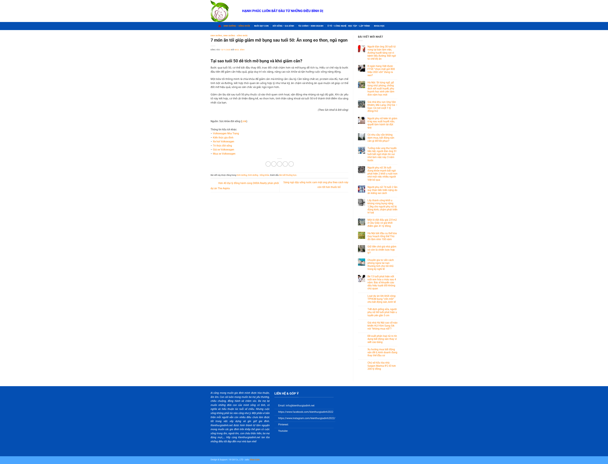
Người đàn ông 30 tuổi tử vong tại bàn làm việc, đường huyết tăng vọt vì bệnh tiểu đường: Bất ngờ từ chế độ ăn (381, 52)
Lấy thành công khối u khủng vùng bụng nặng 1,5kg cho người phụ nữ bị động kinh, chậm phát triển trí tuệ (382, 206)
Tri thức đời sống (222, 145)
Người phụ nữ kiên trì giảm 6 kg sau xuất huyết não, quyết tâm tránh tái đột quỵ (382, 123)
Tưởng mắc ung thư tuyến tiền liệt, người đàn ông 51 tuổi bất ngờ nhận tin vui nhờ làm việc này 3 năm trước (382, 154)
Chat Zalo (255, 459)
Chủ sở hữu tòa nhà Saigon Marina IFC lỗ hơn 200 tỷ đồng (381, 365)
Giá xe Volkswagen (223, 149)
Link (244, 121)
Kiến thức (218, 137)
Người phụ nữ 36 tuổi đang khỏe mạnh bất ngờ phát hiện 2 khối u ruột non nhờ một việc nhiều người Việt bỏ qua (382, 173)
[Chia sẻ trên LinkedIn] (291, 164)
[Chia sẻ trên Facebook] (268, 164)
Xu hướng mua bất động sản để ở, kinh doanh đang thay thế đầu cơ (382, 352)
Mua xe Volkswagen (224, 153)
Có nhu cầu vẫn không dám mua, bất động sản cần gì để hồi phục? (380, 137)
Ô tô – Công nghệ (336, 26)
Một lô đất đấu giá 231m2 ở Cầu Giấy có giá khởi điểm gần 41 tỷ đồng (382, 222)
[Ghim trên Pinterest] (285, 164)
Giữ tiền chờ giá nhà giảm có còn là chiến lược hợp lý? (381, 249)
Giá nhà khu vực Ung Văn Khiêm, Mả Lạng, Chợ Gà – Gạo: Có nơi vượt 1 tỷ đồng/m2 (382, 106)
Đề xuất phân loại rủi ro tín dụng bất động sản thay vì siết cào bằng (382, 338)
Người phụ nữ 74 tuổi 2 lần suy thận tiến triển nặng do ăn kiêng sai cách (382, 190)
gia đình (228, 137)
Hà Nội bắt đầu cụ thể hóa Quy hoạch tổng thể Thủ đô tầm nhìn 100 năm (382, 236)
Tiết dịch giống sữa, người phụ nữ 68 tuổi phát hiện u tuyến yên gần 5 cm (382, 312)
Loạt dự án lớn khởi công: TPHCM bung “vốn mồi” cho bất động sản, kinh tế (381, 298)
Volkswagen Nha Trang (226, 133)
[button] (388, 26)
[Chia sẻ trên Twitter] (273, 164)
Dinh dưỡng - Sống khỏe (235, 36)
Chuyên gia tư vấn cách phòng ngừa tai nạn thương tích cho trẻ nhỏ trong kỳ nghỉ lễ (380, 264)
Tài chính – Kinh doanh (310, 26)
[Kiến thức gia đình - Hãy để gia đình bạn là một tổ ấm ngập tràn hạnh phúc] (224, 11)
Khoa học (379, 26)
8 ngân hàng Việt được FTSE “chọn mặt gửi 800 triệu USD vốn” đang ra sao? (381, 71)
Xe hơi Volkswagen (223, 141)
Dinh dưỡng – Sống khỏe (237, 26)
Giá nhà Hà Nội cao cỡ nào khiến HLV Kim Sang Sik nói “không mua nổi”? (382, 325)
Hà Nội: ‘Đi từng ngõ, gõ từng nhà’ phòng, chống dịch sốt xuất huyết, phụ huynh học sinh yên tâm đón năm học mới (380, 88)
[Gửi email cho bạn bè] (279, 164)
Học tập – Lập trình (359, 26)
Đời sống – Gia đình (283, 26)
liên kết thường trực (288, 175)
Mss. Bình (239, 50)
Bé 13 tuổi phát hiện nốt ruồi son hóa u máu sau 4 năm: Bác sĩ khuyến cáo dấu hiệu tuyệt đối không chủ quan (381, 282)
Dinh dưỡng (216, 36)
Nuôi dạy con (261, 26)
